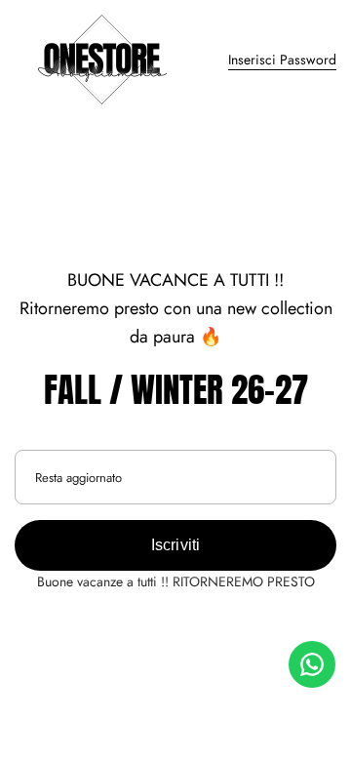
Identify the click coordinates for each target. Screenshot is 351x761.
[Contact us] (312, 664)
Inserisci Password (282, 59)
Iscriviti (176, 545)
